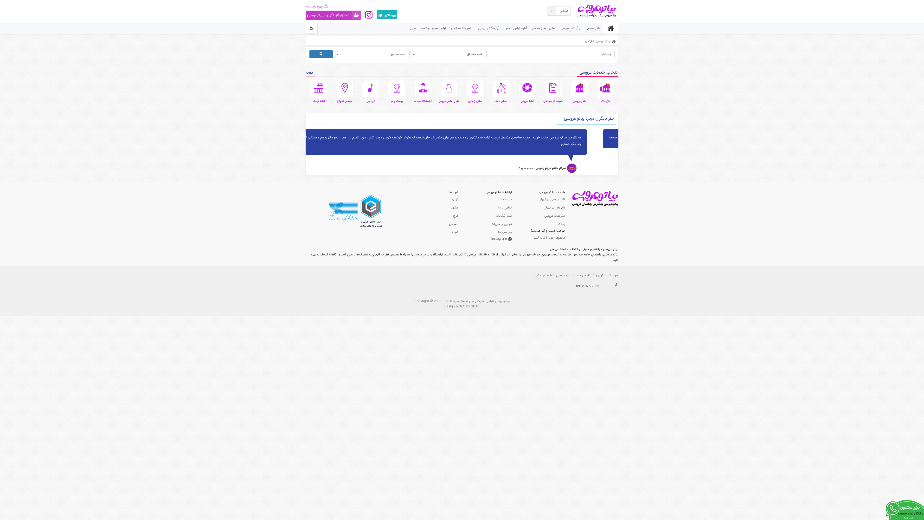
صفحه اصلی (610, 28)
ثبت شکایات (504, 216)
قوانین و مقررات (502, 224)
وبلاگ (561, 224)
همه (309, 72)
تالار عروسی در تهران (552, 199)
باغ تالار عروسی (570, 28)
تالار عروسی (592, 28)
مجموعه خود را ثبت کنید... (548, 237)
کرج (455, 216)
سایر (413, 28)
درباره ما (506, 199)
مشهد (454, 207)
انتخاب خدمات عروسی (598, 72)
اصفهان (453, 224)
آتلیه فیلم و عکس (516, 28)
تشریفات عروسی (554, 216)
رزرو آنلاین (389, 15)
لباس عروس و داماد (433, 28)
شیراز (455, 232)
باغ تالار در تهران (554, 207)
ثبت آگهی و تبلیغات (598, 275)
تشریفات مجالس (462, 28)
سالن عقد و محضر (543, 28)
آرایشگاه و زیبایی (488, 28)
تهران (454, 199)
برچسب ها (505, 232)
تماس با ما (505, 207)
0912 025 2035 (587, 286)
